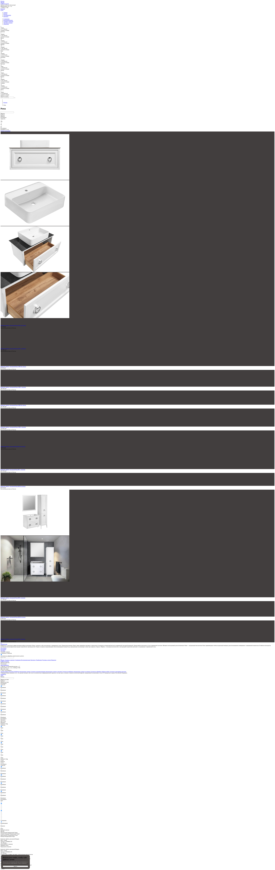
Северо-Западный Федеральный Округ (10, 833)
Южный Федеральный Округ (8, 836)
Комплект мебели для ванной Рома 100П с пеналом (13, 387)
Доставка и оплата (7, 22)
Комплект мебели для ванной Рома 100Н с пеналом (13, 427)
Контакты (5, 16)
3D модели (6, 24)
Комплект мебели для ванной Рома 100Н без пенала (13, 405)
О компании (6, 19)
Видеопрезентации (8, 20)
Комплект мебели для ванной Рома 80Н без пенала (13, 617)
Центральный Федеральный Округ (9, 832)
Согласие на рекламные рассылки (118, 671)
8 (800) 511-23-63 (5, 661)
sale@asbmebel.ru (5, 665)
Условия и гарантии (8, 21)
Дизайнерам (39, 660)
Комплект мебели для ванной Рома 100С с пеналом (13, 348)
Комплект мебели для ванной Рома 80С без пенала (13, 446)
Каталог (5, 14)
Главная (5, 12)
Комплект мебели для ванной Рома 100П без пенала (13, 366)
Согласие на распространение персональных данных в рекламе (46, 671)
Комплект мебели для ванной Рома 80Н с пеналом (13, 639)
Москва (2, 831)
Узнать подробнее (22, 863)
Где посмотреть (7, 15)
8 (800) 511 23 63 (5, 3)
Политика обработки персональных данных (20, 671)
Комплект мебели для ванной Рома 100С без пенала (13, 325)
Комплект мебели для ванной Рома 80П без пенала (13, 486)
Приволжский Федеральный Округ (9, 835)
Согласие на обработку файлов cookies (100, 671)
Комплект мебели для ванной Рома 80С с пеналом (13, 469)
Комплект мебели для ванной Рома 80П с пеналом (13, 597)
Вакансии (53, 660)
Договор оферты (5, 671)
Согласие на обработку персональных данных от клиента (76, 671)
